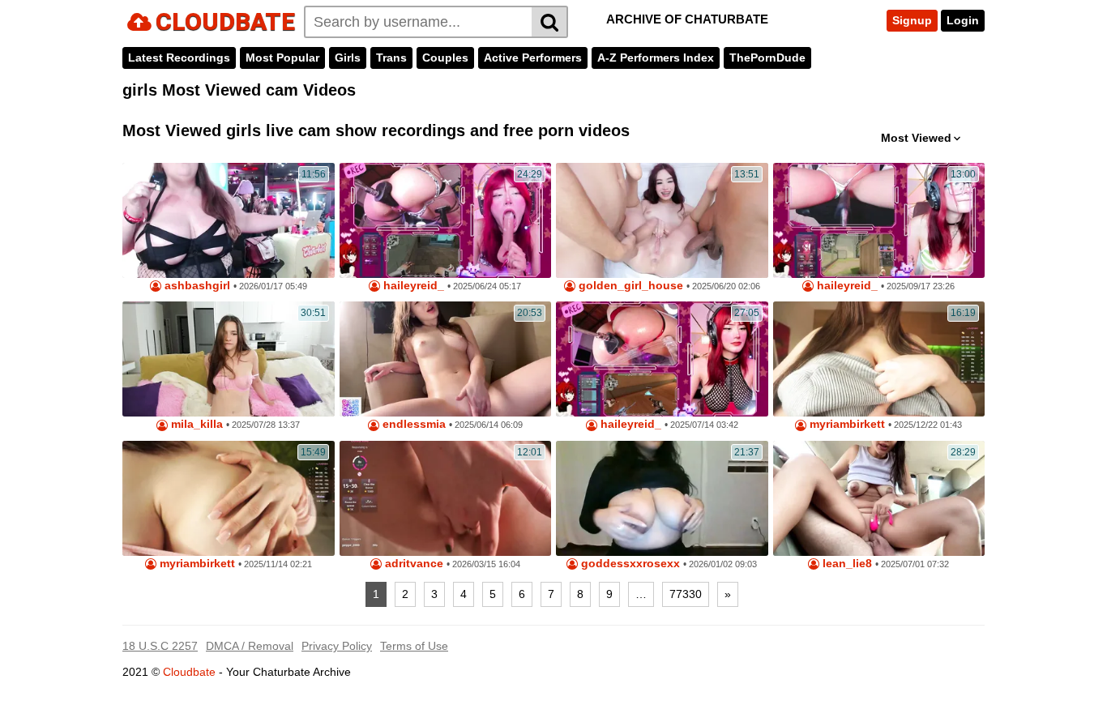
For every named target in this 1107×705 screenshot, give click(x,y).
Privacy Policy (336, 645)
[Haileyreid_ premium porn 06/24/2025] (446, 220)
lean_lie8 (845, 564)
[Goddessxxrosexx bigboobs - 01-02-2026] (662, 498)
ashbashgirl (195, 286)
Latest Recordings (179, 57)
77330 (685, 594)
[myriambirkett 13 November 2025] (228, 498)
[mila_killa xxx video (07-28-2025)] (228, 359)
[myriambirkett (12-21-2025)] (879, 359)
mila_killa (195, 424)
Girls (348, 57)
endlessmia (412, 424)
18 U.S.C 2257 (160, 645)
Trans (391, 57)
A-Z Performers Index (655, 57)
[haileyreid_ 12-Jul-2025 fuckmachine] (662, 359)
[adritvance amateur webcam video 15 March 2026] (446, 498)
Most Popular (282, 57)
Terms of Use (414, 645)
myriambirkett (845, 424)
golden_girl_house (629, 286)
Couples (445, 57)
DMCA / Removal (249, 645)
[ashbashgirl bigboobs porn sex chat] (228, 220)
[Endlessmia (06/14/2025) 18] (446, 359)
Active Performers (533, 57)
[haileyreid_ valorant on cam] (879, 220)
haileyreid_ (412, 286)
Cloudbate (189, 671)
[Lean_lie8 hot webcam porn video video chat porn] (879, 498)
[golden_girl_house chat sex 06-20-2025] (662, 220)
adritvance (412, 564)
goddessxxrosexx (629, 564)
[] (550, 22)
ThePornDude (767, 57)
